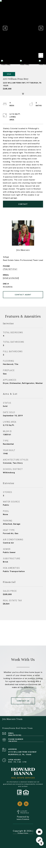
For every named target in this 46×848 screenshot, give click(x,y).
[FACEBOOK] (19, 803)
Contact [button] (23, 204)
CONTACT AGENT (23, 295)
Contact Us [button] (23, 701)
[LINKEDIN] (26, 803)
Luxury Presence (23, 819)
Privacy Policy (23, 833)
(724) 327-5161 (10, 269)
